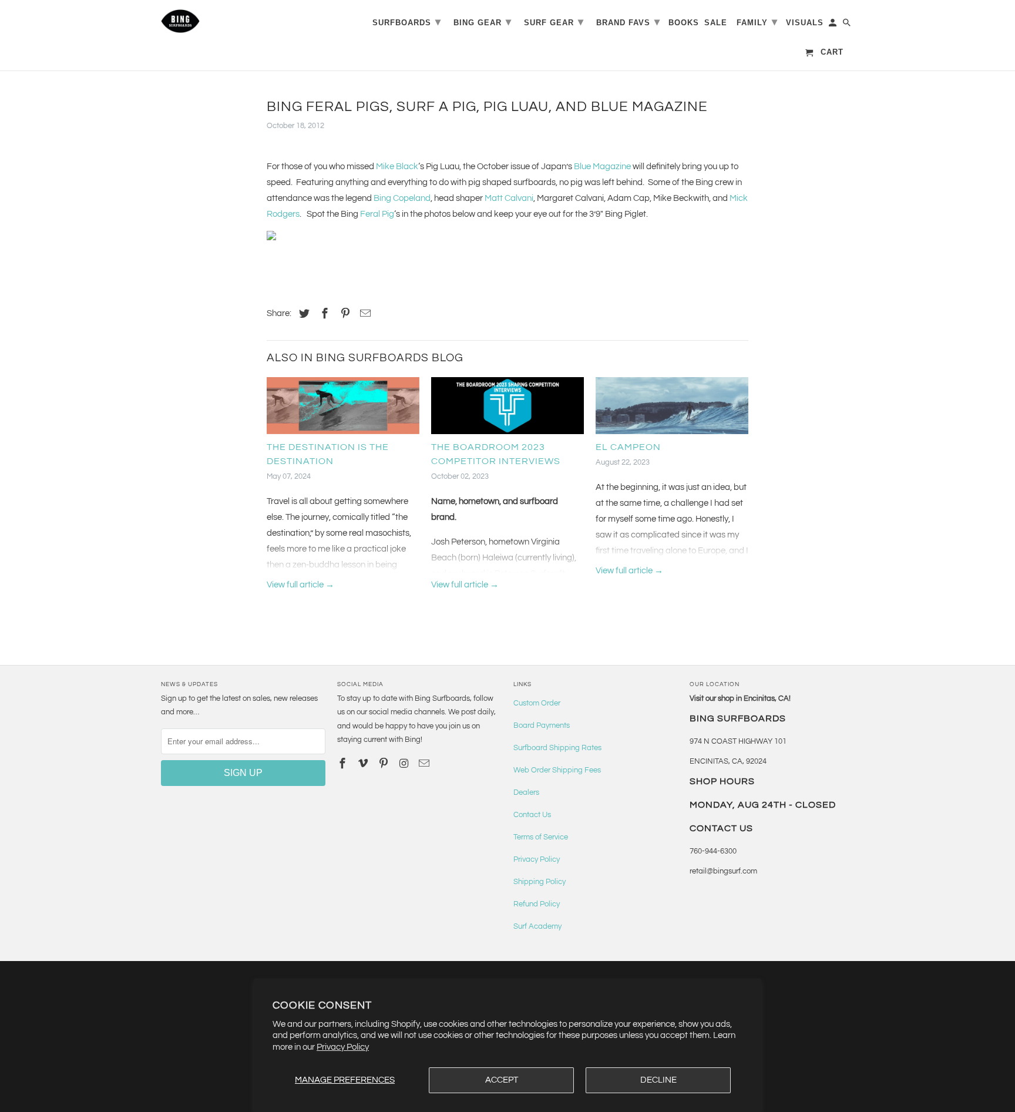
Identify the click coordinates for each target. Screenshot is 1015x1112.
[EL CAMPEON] (672, 408)
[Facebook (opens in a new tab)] (323, 314)
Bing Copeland (402, 198)
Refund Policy (536, 904)
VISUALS (805, 22)
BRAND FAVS (628, 22)
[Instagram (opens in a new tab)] (404, 764)
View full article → (300, 584)
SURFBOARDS (406, 22)
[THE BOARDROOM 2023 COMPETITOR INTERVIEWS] (507, 408)
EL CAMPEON (628, 447)
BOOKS (683, 22)
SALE (715, 22)
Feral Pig (377, 214)
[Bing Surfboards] (237, 21)
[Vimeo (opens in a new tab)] (364, 764)
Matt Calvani (509, 198)
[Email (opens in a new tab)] (425, 764)
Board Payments (541, 725)
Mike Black (397, 166)
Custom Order (536, 703)
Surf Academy (537, 926)
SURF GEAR (554, 22)
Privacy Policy (343, 1047)
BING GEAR (482, 22)
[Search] (847, 25)
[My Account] (833, 25)
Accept (501, 1080)
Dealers (526, 792)
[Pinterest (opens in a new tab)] (343, 314)
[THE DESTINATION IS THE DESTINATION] (343, 408)
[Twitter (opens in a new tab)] (302, 314)
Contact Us (532, 815)
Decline (658, 1080)
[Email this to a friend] (363, 314)
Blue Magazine (602, 166)
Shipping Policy (539, 882)
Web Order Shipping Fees (557, 770)
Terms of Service (540, 837)
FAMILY (757, 22)
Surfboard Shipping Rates (557, 748)
